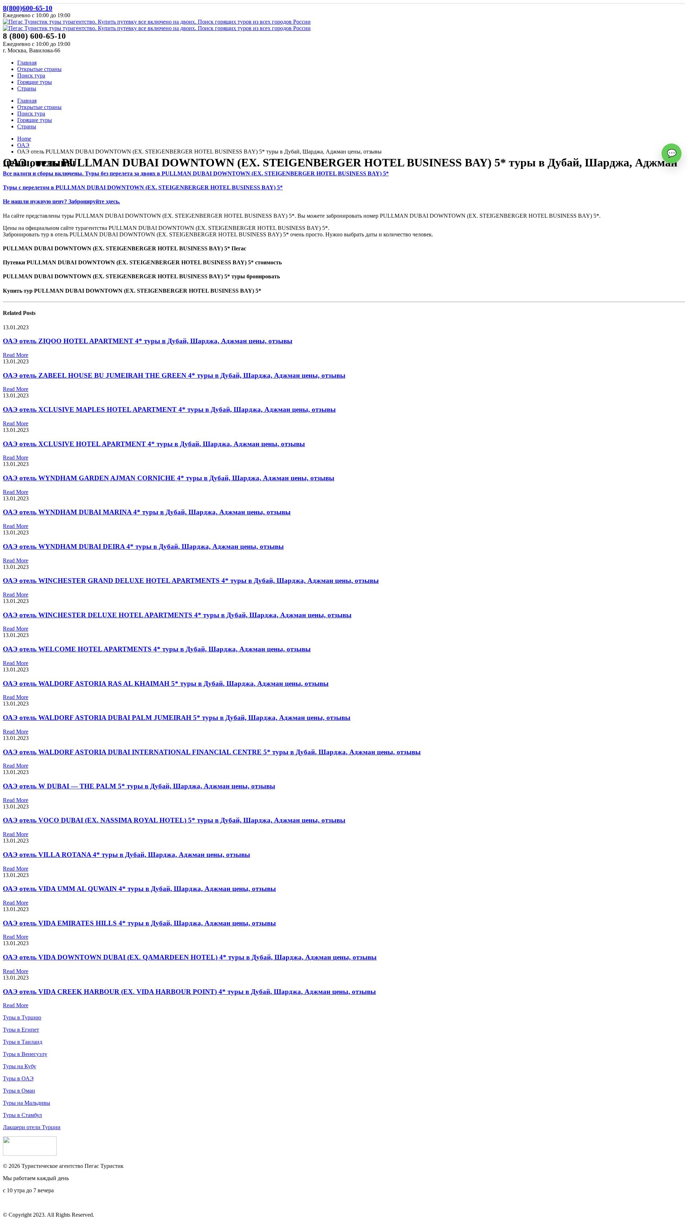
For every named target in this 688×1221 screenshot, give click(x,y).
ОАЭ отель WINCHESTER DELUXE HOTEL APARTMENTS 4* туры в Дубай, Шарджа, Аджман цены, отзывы (177, 615)
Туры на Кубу (19, 1066)
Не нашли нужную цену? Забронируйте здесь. (61, 201)
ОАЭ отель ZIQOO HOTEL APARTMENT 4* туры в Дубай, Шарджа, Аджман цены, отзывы (147, 341)
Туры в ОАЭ (18, 1078)
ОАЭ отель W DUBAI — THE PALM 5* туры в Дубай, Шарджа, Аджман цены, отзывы (139, 786)
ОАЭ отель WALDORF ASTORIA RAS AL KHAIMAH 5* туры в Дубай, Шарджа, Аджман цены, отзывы (166, 683)
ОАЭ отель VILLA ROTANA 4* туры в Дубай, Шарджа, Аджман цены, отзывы (126, 854)
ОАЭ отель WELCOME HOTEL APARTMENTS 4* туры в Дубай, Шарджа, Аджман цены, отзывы (157, 649)
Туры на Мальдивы (26, 1103)
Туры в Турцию (22, 1017)
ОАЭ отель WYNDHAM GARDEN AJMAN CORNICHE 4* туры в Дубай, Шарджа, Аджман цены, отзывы (168, 478)
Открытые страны (39, 69)
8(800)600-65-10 (27, 8)
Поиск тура (31, 75)
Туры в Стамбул (22, 1115)
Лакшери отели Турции (32, 1127)
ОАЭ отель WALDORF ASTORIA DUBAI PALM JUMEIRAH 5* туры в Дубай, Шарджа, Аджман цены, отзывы (176, 717)
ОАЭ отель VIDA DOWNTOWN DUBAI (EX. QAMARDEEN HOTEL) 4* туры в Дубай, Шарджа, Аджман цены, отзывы (190, 957)
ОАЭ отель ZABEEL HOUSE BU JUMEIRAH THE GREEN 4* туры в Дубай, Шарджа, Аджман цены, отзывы (174, 375)
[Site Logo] (157, 22)
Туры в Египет (21, 1030)
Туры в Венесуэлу (25, 1054)
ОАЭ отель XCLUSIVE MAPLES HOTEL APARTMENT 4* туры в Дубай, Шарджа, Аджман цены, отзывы (169, 409)
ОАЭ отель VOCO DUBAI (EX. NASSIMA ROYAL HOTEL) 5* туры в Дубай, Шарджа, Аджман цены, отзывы (174, 820)
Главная (27, 63)
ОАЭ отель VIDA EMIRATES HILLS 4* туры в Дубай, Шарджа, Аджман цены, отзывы (139, 923)
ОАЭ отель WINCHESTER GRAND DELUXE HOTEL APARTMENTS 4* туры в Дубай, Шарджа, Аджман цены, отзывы (191, 580)
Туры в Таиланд (22, 1042)
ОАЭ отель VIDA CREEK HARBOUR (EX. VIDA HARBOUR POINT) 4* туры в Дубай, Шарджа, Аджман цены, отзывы (189, 991)
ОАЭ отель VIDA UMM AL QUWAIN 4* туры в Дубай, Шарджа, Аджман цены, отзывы (139, 888)
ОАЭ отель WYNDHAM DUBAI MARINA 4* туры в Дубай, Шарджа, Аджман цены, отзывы (147, 512)
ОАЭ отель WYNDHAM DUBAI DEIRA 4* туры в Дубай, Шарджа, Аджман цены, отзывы (143, 546)
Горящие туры (34, 82)
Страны (26, 88)
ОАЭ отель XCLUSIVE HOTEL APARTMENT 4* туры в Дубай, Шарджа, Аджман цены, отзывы (154, 444)
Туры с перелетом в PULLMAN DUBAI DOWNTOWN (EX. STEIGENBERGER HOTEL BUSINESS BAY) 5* (143, 187)
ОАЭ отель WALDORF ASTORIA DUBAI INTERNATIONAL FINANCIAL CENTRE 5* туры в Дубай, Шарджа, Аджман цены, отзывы (212, 752)
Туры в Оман (19, 1091)
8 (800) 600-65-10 (23, 1202)
